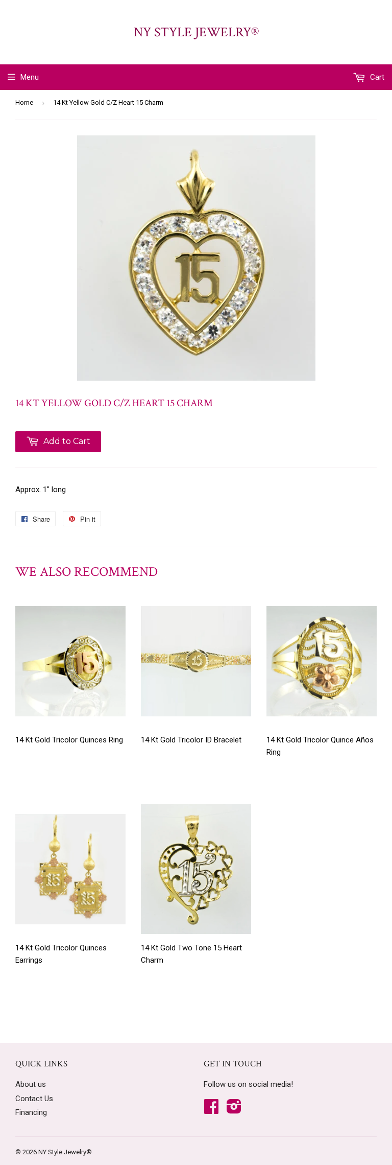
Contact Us (34, 1098)
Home (24, 102)
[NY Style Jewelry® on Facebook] (211, 1109)
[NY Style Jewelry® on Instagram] (234, 1109)
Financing (31, 1112)
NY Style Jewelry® (196, 32)
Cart (376, 77)
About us (30, 1084)
